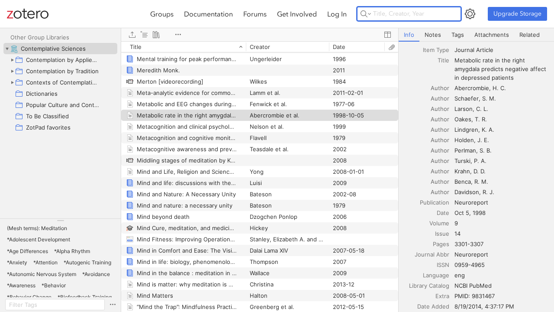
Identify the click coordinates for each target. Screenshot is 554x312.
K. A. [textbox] (488, 129)
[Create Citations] (144, 34)
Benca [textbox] (462, 181)
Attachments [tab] (491, 34)
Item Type (436, 49)
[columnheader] (183, 47)
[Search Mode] (365, 14)
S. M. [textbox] (489, 98)
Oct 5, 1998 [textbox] (470, 212)
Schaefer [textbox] (466, 98)
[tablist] (476, 35)
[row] (259, 46)
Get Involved (297, 14)
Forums (255, 14)
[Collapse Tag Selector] (60, 220)
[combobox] (501, 49)
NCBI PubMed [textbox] (473, 285)
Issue (442, 233)
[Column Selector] (387, 34)
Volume (439, 223)
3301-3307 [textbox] (468, 243)
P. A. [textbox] (480, 160)
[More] (178, 34)
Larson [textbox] (463, 108)
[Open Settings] (470, 13)
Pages (441, 243)
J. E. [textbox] (483, 139)
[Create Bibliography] (156, 34)
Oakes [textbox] (462, 119)
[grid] (259, 176)
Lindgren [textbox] (466, 129)
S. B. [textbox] (486, 150)
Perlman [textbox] (465, 150)
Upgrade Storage (517, 13)
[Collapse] (6, 48)
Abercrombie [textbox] (471, 87)
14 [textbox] (457, 233)
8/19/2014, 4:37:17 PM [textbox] (484, 306)
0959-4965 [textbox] (469, 264)
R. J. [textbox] (488, 191)
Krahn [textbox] (462, 171)
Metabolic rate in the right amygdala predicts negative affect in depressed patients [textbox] (501, 69)
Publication (434, 202)
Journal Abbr (432, 254)
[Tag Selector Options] (112, 304)
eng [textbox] (459, 275)
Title (443, 60)
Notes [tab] (433, 34)
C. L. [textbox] (482, 108)
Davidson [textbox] (466, 191)
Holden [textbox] (464, 139)
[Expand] (12, 59)
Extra (442, 295)
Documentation (208, 14)
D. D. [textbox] (479, 171)
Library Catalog (429, 285)
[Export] (132, 34)
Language (436, 275)
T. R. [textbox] (481, 119)
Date (443, 212)
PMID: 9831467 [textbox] (474, 295)
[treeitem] (60, 48)
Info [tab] (409, 34)
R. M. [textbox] (481, 181)
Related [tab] (529, 34)
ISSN (443, 264)
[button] (37, 228)
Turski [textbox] (462, 160)
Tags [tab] (457, 34)
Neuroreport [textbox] (471, 202)
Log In (337, 14)
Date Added (433, 306)
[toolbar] (259, 34)
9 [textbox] (456, 223)
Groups (162, 14)
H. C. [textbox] (499, 87)
